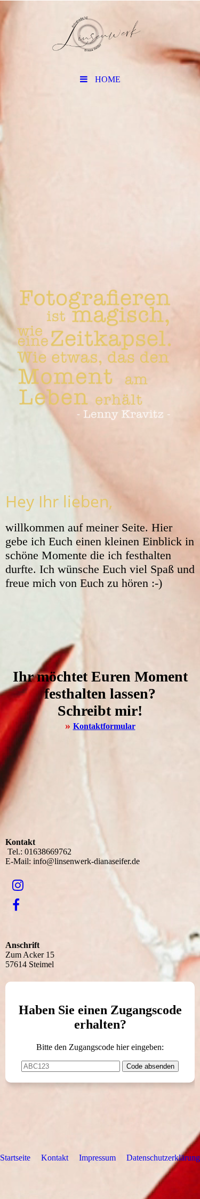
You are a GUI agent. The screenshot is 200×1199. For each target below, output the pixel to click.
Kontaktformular (104, 726)
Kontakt (54, 1157)
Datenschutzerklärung (163, 1157)
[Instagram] (17, 885)
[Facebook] (15, 905)
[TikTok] (11, 925)
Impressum (97, 1157)
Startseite (15, 1157)
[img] (100, 34)
